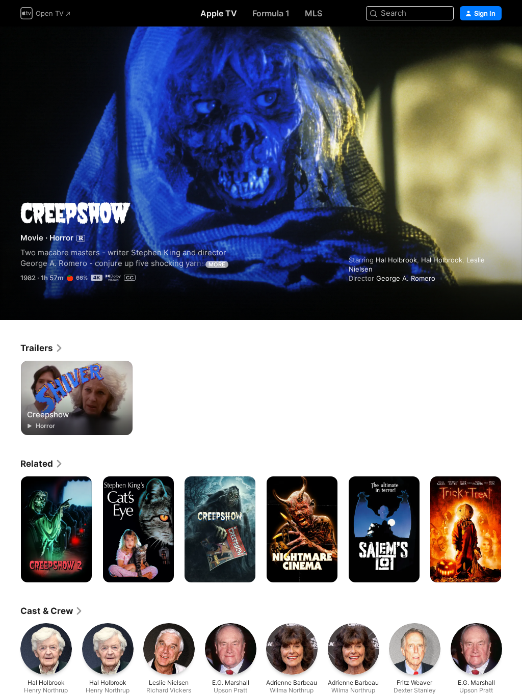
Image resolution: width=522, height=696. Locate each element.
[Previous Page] (10, 529)
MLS (313, 13)
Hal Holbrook (396, 260)
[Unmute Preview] (494, 47)
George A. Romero (405, 278)
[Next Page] (512, 529)
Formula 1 (271, 13)
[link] (41, 348)
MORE (216, 264)
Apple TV (218, 13)
